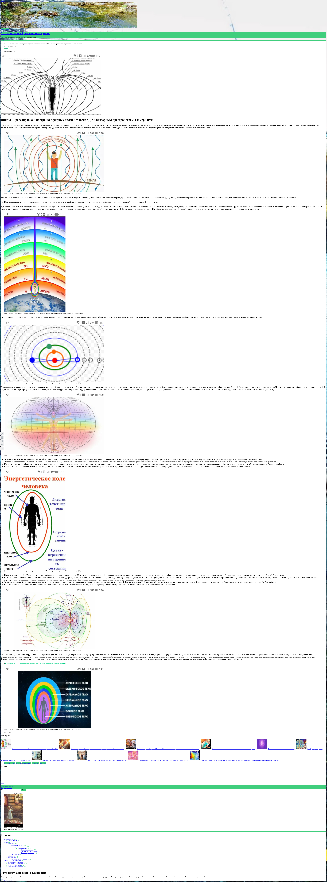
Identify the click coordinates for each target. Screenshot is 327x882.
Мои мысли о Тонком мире (15, 863)
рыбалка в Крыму (23, 848)
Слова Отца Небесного (14, 865)
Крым (6, 842)
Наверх (3, 1)
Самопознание (26, 763)
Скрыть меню (5, 29)
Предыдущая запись (7, 786)
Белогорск (11, 843)
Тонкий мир (35, 763)
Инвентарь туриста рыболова (19, 859)
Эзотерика (43, 763)
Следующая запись (6, 788)
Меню (2, 40)
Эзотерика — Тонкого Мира (12, 860)
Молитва (18, 763)
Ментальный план (9, 763)
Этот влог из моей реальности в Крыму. (25, 33)
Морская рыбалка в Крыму (29, 851)
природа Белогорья (19, 846)
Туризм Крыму (12, 857)
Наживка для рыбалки (27, 853)
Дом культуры (15, 854)
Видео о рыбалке (9, 839)
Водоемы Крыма (12, 840)
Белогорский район (16, 845)
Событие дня (11, 856)
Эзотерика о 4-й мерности (15, 866)
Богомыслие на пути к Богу (16, 862)
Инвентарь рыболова (27, 850)
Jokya (5, 48)
